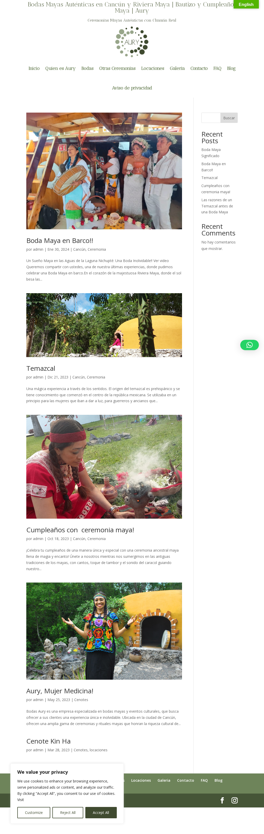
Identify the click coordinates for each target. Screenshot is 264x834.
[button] (249, 345)
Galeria (177, 68)
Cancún (79, 249)
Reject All (68, 812)
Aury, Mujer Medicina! (59, 690)
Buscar (229, 117)
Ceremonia (97, 249)
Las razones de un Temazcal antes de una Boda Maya (217, 206)
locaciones (99, 749)
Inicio (34, 68)
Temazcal (40, 368)
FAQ (217, 68)
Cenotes (81, 699)
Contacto (199, 68)
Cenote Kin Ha (48, 741)
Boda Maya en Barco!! (59, 240)
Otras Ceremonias (117, 68)
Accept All (101, 812)
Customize (34, 812)
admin (38, 249)
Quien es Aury (60, 68)
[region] (67, 793)
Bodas (87, 68)
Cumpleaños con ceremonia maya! (80, 529)
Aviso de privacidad (132, 88)
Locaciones (152, 68)
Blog (231, 68)
